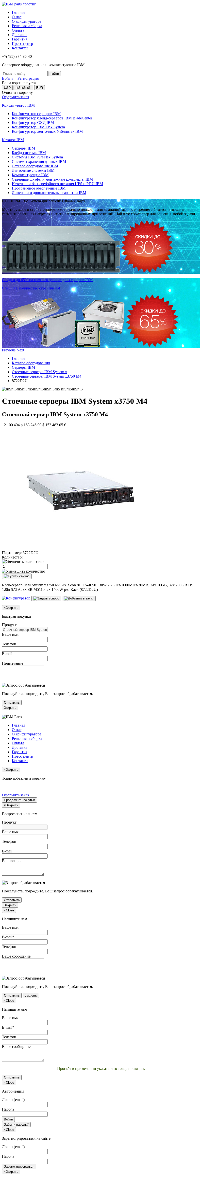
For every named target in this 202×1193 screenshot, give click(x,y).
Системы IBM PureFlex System (37, 157)
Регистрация (28, 78)
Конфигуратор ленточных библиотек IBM (47, 131)
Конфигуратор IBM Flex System (38, 127)
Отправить (12, 702)
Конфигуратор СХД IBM (33, 122)
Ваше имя (10, 634)
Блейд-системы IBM (29, 153)
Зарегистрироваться (19, 1166)
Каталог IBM (13, 140)
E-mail (7, 654)
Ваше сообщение (16, 956)
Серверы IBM (23, 148)
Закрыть (10, 708)
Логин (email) (13, 1099)
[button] (9, 350)
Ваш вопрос (12, 861)
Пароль (8, 1109)
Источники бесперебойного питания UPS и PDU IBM (57, 184)
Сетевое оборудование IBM (35, 166)
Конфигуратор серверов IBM (36, 114)
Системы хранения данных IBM (39, 161)
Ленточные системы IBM (33, 170)
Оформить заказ (15, 97)
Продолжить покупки (19, 800)
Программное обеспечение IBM (39, 188)
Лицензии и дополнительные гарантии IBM (49, 193)
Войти (7, 78)
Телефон (9, 644)
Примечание (12, 663)
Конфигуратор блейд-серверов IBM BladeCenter (52, 118)
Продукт (9, 625)
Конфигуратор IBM (18, 105)
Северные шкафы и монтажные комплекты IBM (52, 179)
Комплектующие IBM (30, 175)
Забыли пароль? (16, 1124)
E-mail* (8, 937)
